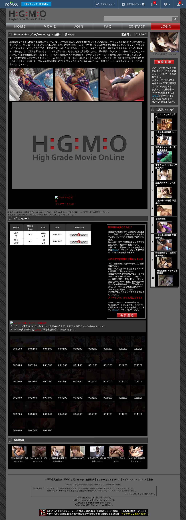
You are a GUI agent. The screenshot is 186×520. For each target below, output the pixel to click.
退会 (150, 479)
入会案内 (58, 479)
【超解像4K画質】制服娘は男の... (58, 459)
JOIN (78, 26)
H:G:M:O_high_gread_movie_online (27, 15)
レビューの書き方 (37, 323)
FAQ (107, 26)
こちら (155, 95)
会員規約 (90, 479)
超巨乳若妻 (160, 219)
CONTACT (136, 26)
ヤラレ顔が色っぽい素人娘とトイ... (97, 459)
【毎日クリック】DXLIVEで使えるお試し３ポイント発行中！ (37, 4)
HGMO (48, 479)
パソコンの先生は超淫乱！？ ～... (136, 459)
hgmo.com (93, 503)
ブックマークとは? (64, 204)
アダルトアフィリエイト (134, 479)
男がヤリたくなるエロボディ (116, 459)
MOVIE (49, 26)
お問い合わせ (77, 479)
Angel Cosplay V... (77, 458)
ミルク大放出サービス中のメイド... (38, 459)
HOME (20, 26)
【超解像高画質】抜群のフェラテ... (19, 459)
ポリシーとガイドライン (108, 479)
